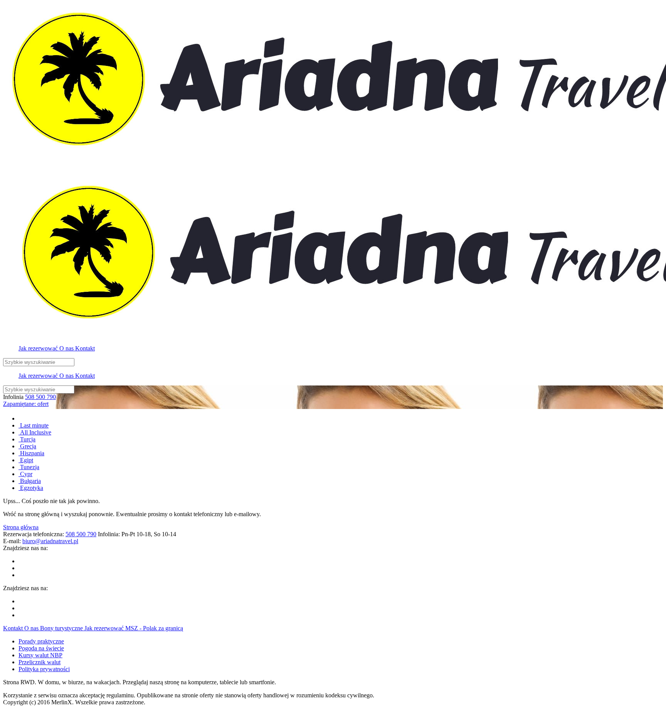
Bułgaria (29, 481)
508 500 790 (40, 397)
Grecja (27, 446)
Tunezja (28, 467)
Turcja (26, 439)
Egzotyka (30, 488)
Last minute (33, 425)
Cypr (25, 474)
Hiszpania (31, 453)
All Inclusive (34, 432)
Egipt (25, 460)
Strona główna (21, 527)
